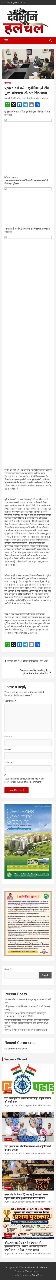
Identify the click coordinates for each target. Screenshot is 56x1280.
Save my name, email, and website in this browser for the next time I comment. (24, 780)
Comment (10, 700)
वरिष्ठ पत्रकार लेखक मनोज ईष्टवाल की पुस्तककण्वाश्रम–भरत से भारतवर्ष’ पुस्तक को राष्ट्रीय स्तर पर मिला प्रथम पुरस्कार (27, 1023)
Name (8, 736)
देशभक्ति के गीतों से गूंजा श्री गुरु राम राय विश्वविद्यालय (25, 1030)
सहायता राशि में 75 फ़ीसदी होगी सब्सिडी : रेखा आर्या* (27, 661)
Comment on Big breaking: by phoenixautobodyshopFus (34, 672)
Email (7, 749)
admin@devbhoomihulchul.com (34, 98)
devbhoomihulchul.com (35, 1267)
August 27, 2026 (12, 1105)
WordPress (37, 1275)
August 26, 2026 (12, 1202)
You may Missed (15, 1059)
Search (7, 969)
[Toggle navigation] (6, 40)
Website (8, 762)
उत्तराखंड (7, 83)
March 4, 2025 (11, 98)
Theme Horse (32, 1271)
